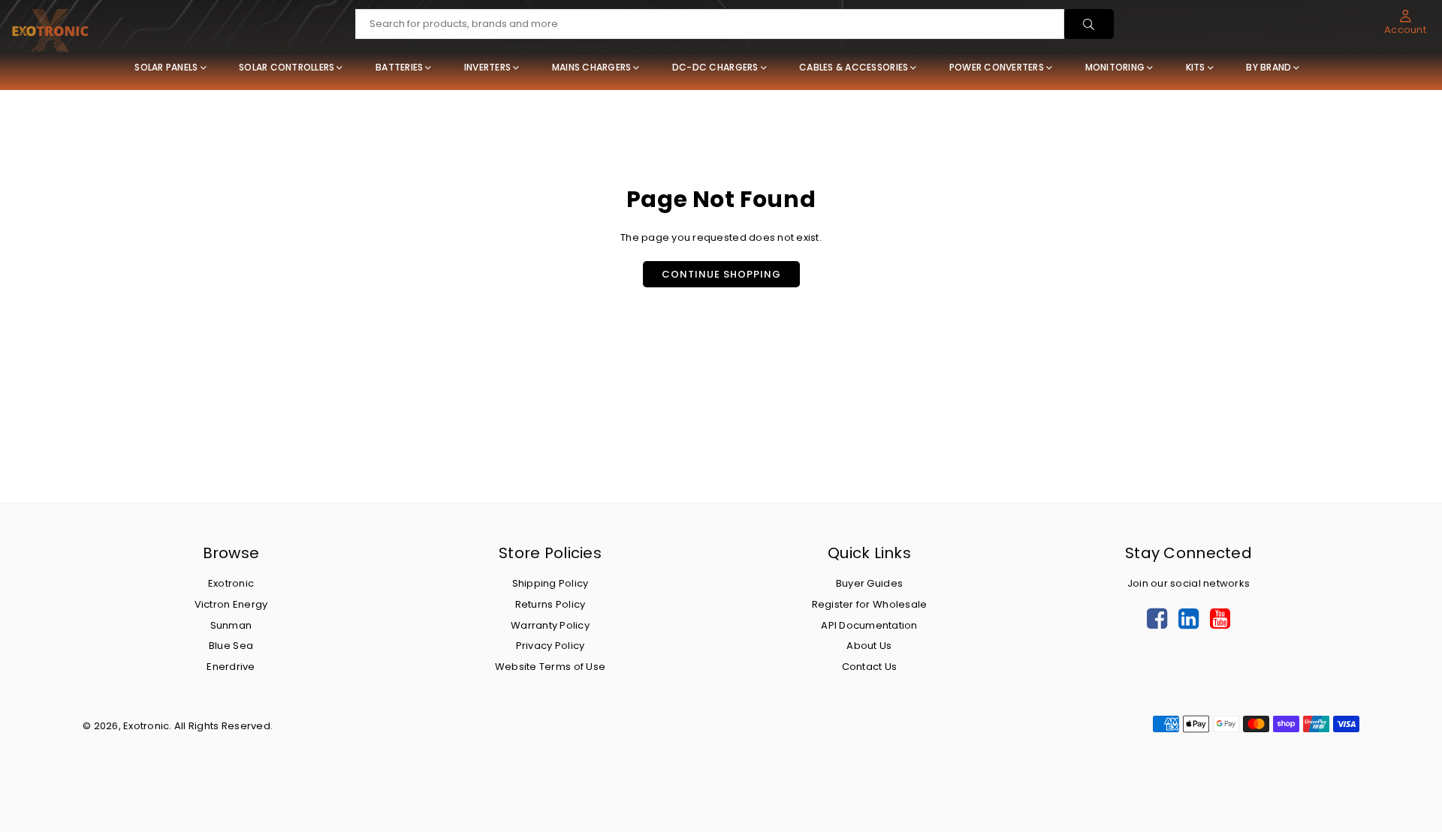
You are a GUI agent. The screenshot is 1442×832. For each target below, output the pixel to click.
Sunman (231, 625)
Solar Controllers (286, 67)
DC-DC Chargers (715, 67)
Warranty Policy (550, 625)
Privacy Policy (550, 645)
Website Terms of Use (550, 666)
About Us (868, 645)
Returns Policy (550, 604)
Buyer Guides (869, 583)
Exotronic (231, 583)
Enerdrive (231, 666)
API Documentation (869, 625)
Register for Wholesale (870, 604)
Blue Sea (231, 645)
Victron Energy (231, 604)
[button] (1405, 22)
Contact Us (869, 666)
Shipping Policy (550, 583)
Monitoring (1115, 67)
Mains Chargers (592, 67)
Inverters (487, 67)
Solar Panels (166, 67)
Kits (1195, 67)
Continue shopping (721, 274)
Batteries (399, 67)
